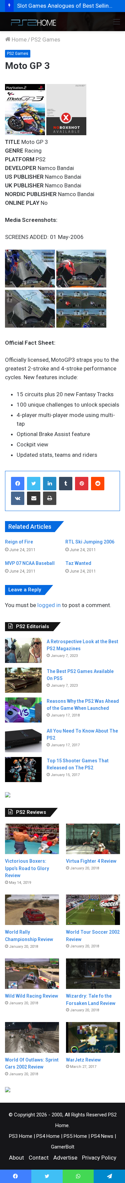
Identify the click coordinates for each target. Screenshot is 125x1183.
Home (18, 39)
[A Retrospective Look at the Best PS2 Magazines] (23, 650)
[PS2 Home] (31, 21)
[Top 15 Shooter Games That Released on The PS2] (23, 769)
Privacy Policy (99, 1157)
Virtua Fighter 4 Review (91, 861)
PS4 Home (48, 1136)
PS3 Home (20, 1136)
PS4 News (102, 1136)
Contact (39, 1157)
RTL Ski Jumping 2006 (89, 541)
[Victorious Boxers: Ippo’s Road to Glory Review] (32, 839)
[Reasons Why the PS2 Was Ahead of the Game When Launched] (23, 710)
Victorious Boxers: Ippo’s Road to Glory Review (27, 868)
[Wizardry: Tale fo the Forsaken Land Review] (93, 973)
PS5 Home (75, 1136)
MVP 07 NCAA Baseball (30, 563)
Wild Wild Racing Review (31, 996)
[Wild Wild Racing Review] (32, 973)
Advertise (65, 1157)
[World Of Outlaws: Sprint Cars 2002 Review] (32, 1037)
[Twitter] (33, 483)
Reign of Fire (19, 541)
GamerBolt (62, 1147)
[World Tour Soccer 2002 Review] (93, 910)
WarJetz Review (83, 1060)
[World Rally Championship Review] (32, 910)
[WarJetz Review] (93, 1037)
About (16, 1157)
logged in (49, 605)
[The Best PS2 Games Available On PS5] (23, 680)
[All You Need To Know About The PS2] (23, 739)
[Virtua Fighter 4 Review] (93, 839)
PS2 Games (45, 39)
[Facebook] (17, 483)
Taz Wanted (78, 563)
